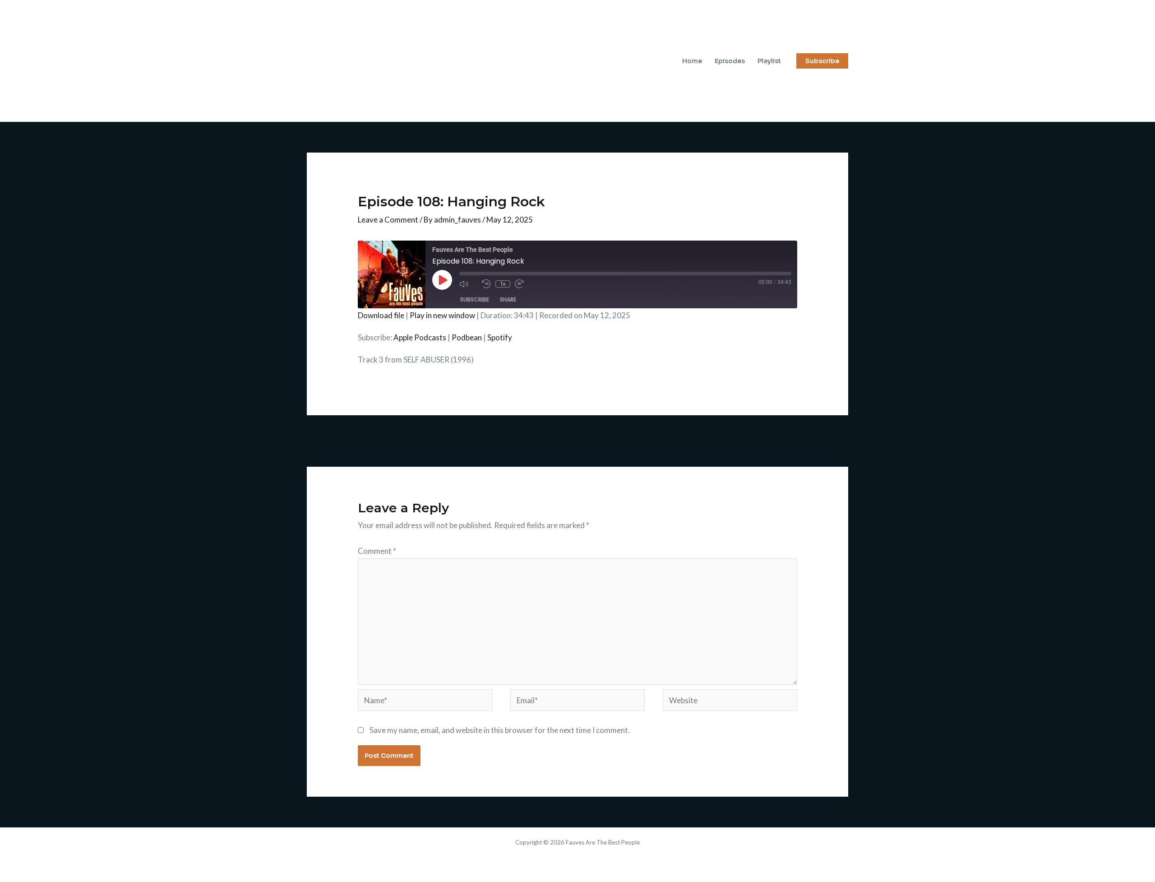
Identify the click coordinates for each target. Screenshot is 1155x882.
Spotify (499, 337)
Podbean (467, 337)
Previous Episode (381, 440)
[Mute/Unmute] (468, 283)
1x (503, 283)
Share (508, 299)
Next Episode (780, 440)
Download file (381, 315)
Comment (377, 551)
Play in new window (442, 315)
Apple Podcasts (419, 337)
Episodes (730, 61)
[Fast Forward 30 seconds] (524, 283)
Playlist (769, 61)
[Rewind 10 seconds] (486, 283)
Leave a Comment (388, 219)
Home (692, 61)
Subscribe (474, 299)
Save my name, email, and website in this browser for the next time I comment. (500, 730)
